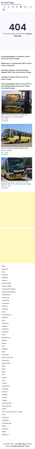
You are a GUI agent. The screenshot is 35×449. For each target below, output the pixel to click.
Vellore (4, 432)
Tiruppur (4, 397)
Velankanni (5, 429)
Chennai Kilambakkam (9, 289)
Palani (4, 352)
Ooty (3, 346)
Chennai (4, 280)
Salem (4, 366)
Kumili (3, 335)
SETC (3, 374)
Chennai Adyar (6, 283)
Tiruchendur (5, 386)
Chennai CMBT (6, 286)
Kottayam (5, 326)
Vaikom (4, 426)
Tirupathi (4, 392)
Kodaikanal (5, 323)
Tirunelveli (5, 389)
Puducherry (5, 360)
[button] (26, 7)
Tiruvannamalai (6, 403)
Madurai (4, 340)
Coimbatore (5, 297)
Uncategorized (6, 423)
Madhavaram (6, 337)
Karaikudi (5, 317)
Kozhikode (5, 329)
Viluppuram (5, 434)
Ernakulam (5, 309)
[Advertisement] (17, 209)
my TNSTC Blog (7, 3)
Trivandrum (5, 417)
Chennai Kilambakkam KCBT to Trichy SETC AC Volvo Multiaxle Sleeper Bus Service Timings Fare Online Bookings (16, 86)
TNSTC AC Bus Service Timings (12, 412)
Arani (3, 272)
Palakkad (5, 349)
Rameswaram (6, 363)
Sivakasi (4, 377)
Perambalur (5, 355)
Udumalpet (5, 420)
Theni (3, 380)
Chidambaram (6, 295)
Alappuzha (5, 269)
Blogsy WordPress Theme (20, 446)
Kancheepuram (6, 315)
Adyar (4, 266)
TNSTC (4, 409)
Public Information (7, 357)
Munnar (4, 343)
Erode (4, 312)
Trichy (4, 414)
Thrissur (4, 383)
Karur (3, 320)
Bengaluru (5, 275)
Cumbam (5, 306)
